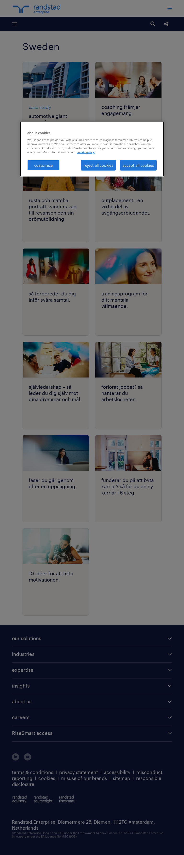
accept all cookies (138, 165)
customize (43, 165)
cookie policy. (86, 152)
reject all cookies (98, 165)
